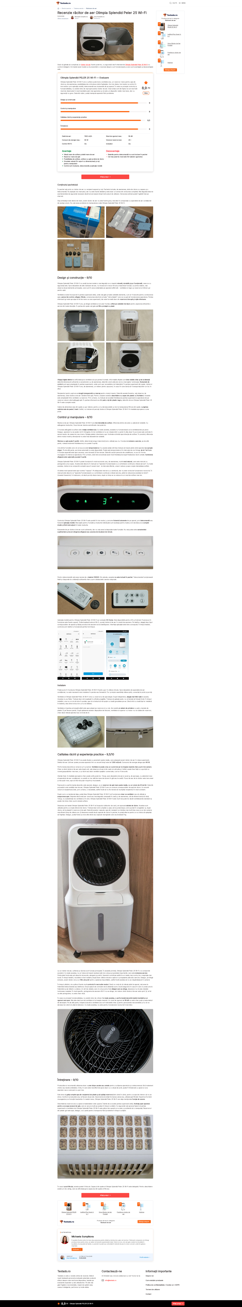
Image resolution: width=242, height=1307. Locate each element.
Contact (148, 1294)
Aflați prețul (104, 177)
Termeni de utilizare (153, 1289)
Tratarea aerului (78, 8)
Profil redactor (144, 1257)
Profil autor (76, 1249)
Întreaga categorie (144, 1221)
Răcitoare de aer (91, 8)
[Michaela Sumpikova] (64, 1239)
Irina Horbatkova (72, 1258)
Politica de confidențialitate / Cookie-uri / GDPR (162, 1285)
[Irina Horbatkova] (62, 1257)
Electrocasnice (66, 8)
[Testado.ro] (63, 3)
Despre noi (150, 1276)
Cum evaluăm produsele (154, 1280)
